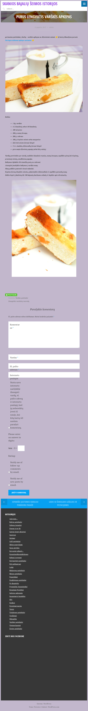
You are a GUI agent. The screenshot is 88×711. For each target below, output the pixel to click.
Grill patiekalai (14, 541)
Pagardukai (13, 577)
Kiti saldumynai (15, 564)
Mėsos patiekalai (15, 574)
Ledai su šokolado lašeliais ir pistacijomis (63, 503)
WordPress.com (53, 707)
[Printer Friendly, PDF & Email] (11, 295)
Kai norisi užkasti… (16, 551)
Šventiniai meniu (15, 606)
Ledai (11, 567)
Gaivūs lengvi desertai (17, 532)
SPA (10, 599)
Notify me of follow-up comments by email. (16, 467)
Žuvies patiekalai (15, 629)
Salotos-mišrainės (16, 593)
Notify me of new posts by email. (16, 481)
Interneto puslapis (14, 377)
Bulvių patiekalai (15, 522)
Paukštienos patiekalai (17, 580)
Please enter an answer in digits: (14, 437)
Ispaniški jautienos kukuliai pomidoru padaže (25, 503)
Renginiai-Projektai (16, 590)
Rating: (11, 455)
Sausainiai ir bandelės (17, 596)
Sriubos (12, 603)
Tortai (11, 609)
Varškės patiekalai (21, 298)
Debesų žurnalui (15, 525)
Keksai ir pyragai (15, 557)
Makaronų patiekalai (17, 570)
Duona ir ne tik (14, 528)
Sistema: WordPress (44, 704)
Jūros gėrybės (14, 548)
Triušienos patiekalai (17, 612)
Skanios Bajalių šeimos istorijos (29, 3)
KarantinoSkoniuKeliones (18, 554)
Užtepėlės (13, 619)
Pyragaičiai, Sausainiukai (18, 587)
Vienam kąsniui (15, 625)
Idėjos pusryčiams (16, 545)
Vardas (14, 357)
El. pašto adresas (14, 368)
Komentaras (15, 326)
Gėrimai (12, 538)
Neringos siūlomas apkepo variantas (18, 40)
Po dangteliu (14, 583)
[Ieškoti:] (15, 8)
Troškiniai (13, 616)
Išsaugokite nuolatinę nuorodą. (19, 301)
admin (51, 27)
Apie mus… (13, 519)
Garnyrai (12, 535)
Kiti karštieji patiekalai (17, 561)
